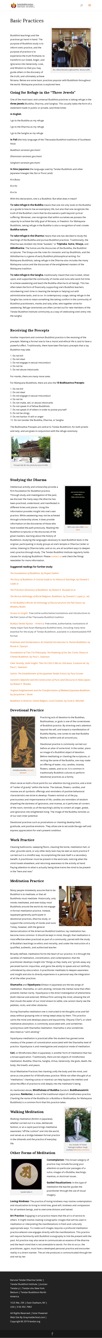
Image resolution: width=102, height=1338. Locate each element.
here (57, 84)
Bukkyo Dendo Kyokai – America (27, 623)
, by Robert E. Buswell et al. (43, 589)
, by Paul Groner (46, 673)
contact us (56, 556)
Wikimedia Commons (81, 1150)
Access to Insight (18, 613)
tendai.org (34, 1321)
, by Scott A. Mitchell (47, 700)
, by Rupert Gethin (34, 573)
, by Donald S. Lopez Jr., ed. (50, 596)
